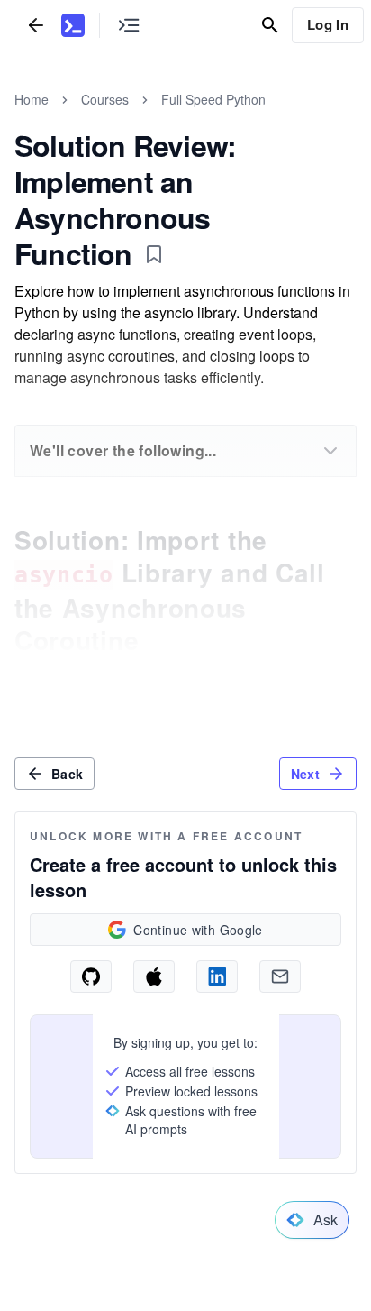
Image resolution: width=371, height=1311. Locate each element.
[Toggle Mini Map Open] (128, 24)
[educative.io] (73, 25)
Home (31, 99)
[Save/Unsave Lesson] (154, 254)
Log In (327, 24)
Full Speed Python (213, 99)
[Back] (36, 24)
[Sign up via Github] (91, 976)
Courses (105, 99)
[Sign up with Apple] (154, 976)
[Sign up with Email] (280, 976)
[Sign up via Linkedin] (217, 976)
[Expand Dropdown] (330, 450)
